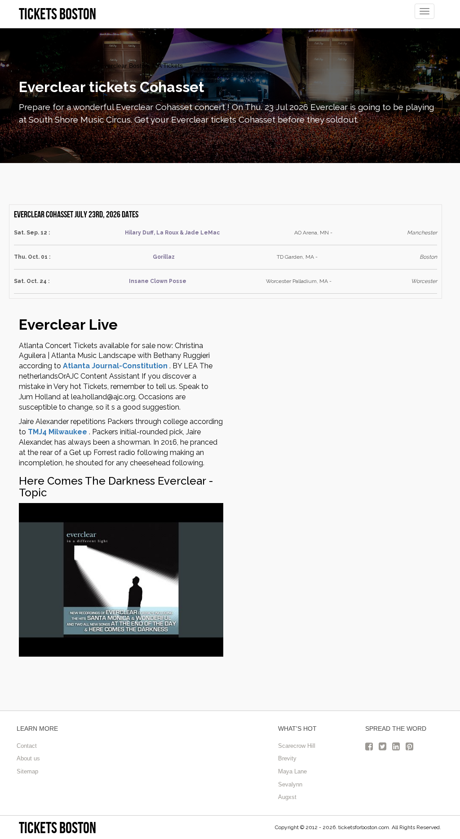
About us (28, 758)
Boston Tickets (39, 65)
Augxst (287, 797)
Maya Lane (292, 771)
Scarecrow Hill (296, 745)
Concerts (80, 65)
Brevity (287, 758)
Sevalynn (290, 784)
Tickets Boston (57, 827)
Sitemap (27, 771)
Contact (27, 745)
